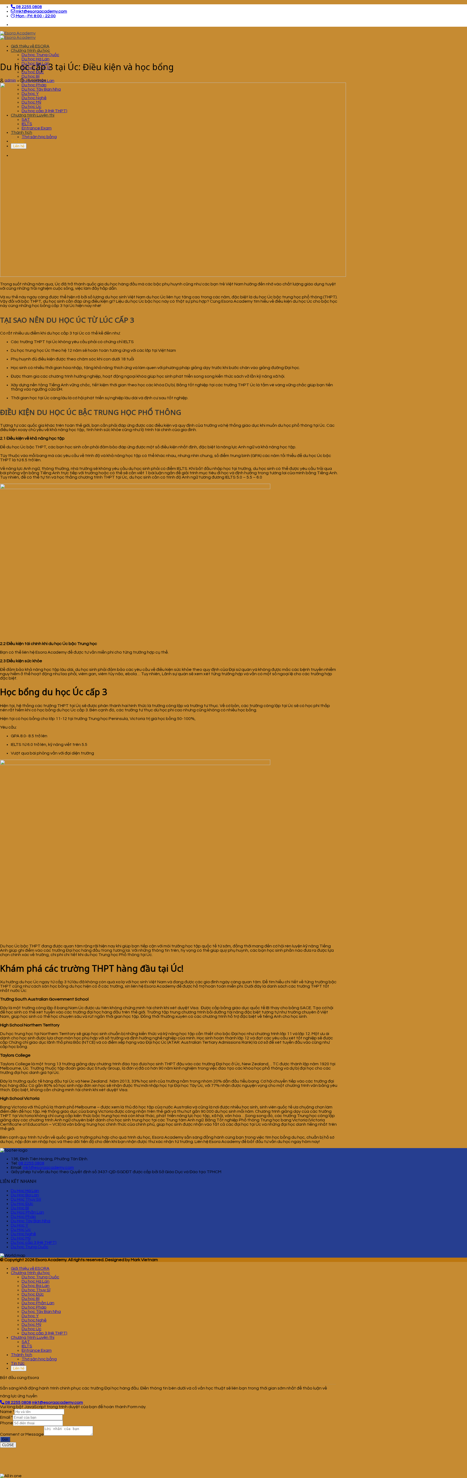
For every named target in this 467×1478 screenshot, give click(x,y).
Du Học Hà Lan (25, 1191)
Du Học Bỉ (20, 1208)
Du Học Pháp (23, 1216)
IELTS (27, 1346)
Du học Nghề (34, 1320)
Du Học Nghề (23, 1234)
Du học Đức (33, 1294)
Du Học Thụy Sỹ (26, 1199)
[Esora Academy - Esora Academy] (18, 35)
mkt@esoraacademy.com (48, 1167)
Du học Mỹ (31, 1324)
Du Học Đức (22, 1203)
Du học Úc (31, 1329)
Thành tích (21, 1355)
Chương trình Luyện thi (32, 1337)
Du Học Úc (21, 1229)
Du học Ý (30, 1316)
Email (6, 1417)
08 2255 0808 (31, 1163)
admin (10, 80)
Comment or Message (22, 1434)
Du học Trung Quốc (40, 55)
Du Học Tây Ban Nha (30, 1221)
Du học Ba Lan (35, 1286)
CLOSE (8, 1445)
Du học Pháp (34, 1307)
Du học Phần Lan (38, 1303)
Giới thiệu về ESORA (30, 46)
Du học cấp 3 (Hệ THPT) (33, 1242)
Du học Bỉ (30, 76)
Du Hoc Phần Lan (27, 1212)
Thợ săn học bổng (39, 1359)
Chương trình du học (30, 50)
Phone (6, 1423)
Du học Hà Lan (35, 59)
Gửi (5, 1439)
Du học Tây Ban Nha (41, 1311)
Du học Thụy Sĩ (36, 1290)
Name (7, 1411)
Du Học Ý (19, 1225)
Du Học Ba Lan (25, 1195)
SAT (26, 1342)
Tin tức (18, 1363)
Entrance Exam (37, 1350)
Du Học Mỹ (21, 1238)
